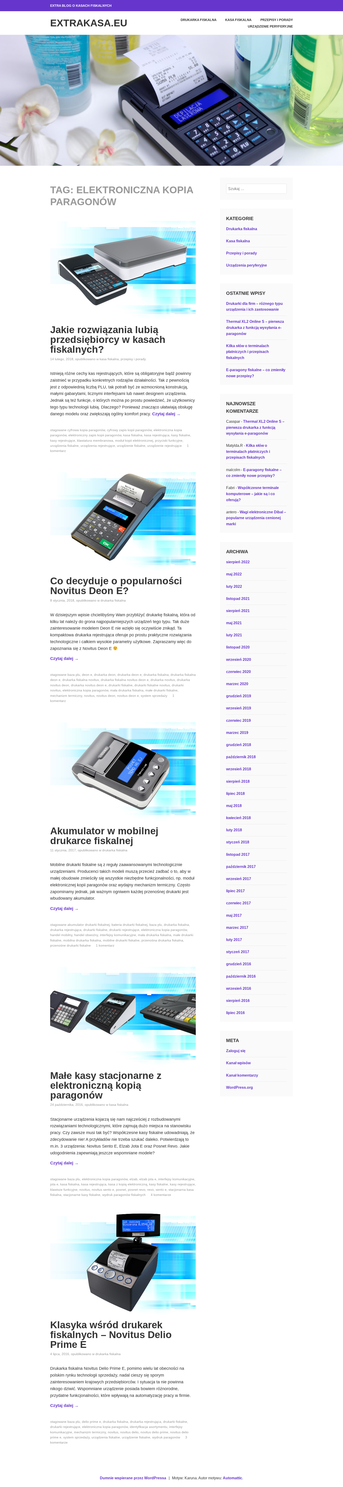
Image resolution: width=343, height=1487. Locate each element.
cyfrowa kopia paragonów (86, 430)
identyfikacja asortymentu (148, 1427)
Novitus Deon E (128, 696)
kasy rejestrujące (62, 440)
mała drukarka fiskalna (127, 690)
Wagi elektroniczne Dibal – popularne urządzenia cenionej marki (256, 518)
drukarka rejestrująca (65, 930)
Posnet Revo (136, 1189)
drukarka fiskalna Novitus (80, 680)
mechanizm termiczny (66, 696)
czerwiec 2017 (238, 903)
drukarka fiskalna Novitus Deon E (125, 680)
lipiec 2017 (235, 891)
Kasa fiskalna (238, 20)
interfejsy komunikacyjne (118, 935)
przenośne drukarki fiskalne (70, 945)
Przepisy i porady (276, 20)
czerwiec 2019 (238, 720)
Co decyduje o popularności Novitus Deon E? (116, 585)
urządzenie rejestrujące (164, 446)
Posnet (121, 1189)
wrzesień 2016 (238, 988)
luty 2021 (234, 635)
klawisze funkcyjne (63, 1189)
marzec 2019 (237, 733)
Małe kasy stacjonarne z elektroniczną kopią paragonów (105, 1085)
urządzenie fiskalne (131, 446)
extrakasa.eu (88, 23)
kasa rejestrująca (156, 435)
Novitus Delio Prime (154, 1432)
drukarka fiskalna (156, 675)
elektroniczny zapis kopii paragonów (94, 435)
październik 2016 (241, 976)
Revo (150, 1189)
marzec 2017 (237, 928)
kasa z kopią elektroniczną (127, 1184)
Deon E (87, 675)
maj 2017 (234, 915)
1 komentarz (105, 945)
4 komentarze (161, 1195)
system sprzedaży (154, 696)
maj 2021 (234, 623)
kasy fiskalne (180, 435)
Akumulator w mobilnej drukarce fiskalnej (104, 835)
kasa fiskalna (132, 435)
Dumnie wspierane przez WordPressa (133, 1478)
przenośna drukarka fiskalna (162, 940)
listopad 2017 (238, 854)
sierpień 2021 (238, 611)
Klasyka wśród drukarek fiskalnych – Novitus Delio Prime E (111, 1334)
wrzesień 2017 (238, 879)
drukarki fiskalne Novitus (152, 685)
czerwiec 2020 (238, 672)
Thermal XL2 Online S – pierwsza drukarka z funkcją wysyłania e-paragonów (255, 327)
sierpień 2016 (238, 1001)
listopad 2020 (238, 647)
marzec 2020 (237, 684)
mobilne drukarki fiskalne (121, 940)
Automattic (232, 1478)
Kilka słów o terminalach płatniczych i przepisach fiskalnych (247, 352)
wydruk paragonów (166, 1437)
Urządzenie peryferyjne (270, 26)
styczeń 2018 (237, 842)
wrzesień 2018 (238, 769)
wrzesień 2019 (238, 708)
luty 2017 (234, 940)
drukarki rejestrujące (124, 930)
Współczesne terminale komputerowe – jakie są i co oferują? (252, 494)
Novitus (89, 696)
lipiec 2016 (235, 1013)
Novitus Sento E (103, 1189)
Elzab (133, 1179)
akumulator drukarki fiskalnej (88, 925)
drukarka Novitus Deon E (89, 685)
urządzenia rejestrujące (97, 446)
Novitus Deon (105, 696)
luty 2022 (234, 586)
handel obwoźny (86, 935)
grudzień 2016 (238, 964)
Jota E (54, 1184)
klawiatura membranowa (95, 440)
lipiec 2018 (235, 794)
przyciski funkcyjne (168, 440)
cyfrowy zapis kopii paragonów (129, 430)
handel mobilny (61, 935)
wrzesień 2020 (238, 660)
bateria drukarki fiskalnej (129, 925)
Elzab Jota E (147, 1179)
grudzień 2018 (238, 745)
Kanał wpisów (238, 1063)
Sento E (161, 1189)
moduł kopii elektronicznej (134, 440)
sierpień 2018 (238, 781)
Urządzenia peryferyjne (246, 265)
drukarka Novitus (162, 680)
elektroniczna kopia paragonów (85, 690)
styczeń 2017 (237, 952)
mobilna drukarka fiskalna (82, 940)
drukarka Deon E (129, 675)
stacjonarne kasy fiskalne (81, 1195)
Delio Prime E (91, 1422)
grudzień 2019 (238, 696)
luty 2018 (234, 830)
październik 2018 (241, 757)
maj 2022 (234, 574)
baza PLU (73, 675)
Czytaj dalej (166, 414)
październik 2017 (241, 867)
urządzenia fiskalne (64, 446)
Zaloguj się (235, 1051)
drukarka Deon (105, 675)
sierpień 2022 (238, 562)
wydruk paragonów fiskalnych (124, 1195)
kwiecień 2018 (238, 818)
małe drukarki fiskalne (161, 690)
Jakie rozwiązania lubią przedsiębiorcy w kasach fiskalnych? (107, 339)
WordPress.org (239, 1087)
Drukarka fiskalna (199, 20)
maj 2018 (234, 806)
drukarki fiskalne (120, 685)
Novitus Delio (129, 1432)
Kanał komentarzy (242, 1075)
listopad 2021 (238, 599)
